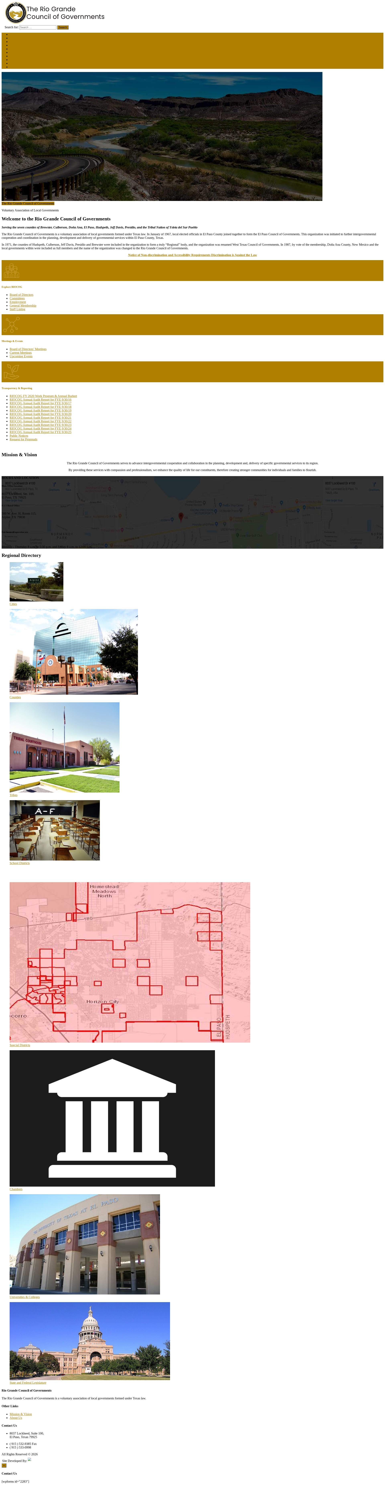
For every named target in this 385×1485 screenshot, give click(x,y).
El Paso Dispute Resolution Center (32, 49)
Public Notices (19, 435)
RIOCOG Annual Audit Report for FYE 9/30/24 (40, 428)
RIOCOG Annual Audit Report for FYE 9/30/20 (40, 414)
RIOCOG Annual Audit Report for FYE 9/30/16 (40, 399)
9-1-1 (13, 63)
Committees (17, 298)
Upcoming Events (21, 356)
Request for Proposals (23, 439)
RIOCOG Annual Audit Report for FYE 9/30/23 (40, 425)
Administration (19, 34)
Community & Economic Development (34, 45)
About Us (16, 1417)
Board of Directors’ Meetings (28, 349)
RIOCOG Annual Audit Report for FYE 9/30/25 (40, 432)
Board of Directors (21, 294)
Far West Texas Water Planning (29, 56)
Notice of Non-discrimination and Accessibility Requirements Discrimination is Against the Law (192, 255)
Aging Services (19, 38)
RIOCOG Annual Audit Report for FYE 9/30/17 (40, 403)
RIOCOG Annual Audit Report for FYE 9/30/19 (40, 410)
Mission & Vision (21, 1414)
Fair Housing (18, 67)
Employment (18, 302)
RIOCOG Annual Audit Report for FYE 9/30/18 (40, 407)
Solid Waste (17, 59)
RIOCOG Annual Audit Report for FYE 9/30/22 (40, 421)
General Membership (23, 305)
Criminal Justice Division (26, 41)
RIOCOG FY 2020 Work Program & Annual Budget (43, 396)
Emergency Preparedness (26, 52)
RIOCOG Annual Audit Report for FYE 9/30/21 (40, 417)
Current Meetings (21, 352)
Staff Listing (17, 309)
